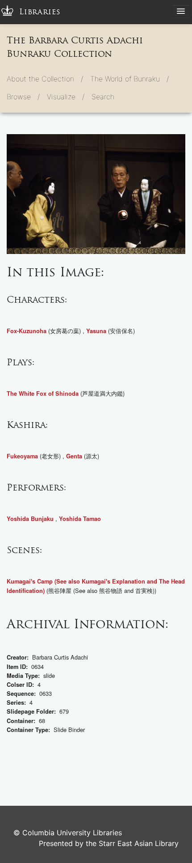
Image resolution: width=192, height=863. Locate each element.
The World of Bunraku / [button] (129, 78)
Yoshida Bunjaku (30, 519)
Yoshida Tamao (80, 519)
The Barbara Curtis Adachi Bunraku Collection (75, 47)
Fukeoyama (22, 456)
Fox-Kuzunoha (26, 331)
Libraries (40, 12)
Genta (74, 456)
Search (103, 96)
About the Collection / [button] (45, 78)
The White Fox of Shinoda (43, 393)
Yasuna (96, 331)
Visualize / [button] (65, 96)
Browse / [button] (23, 96)
